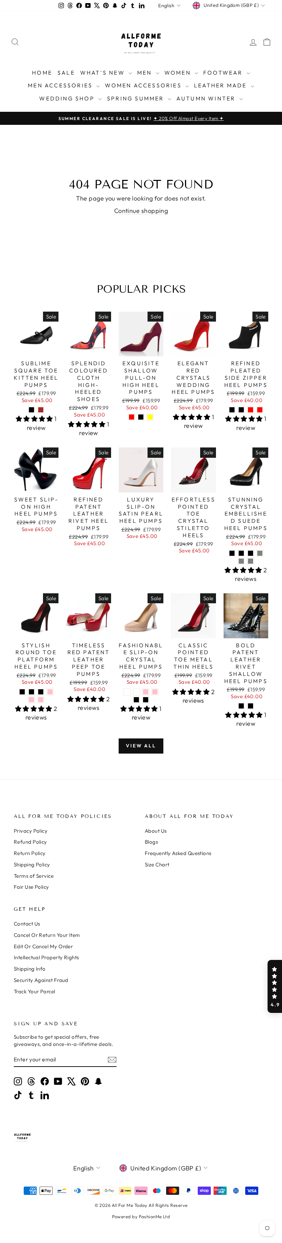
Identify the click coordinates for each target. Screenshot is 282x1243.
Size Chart (157, 864)
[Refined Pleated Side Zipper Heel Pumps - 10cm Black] (232, 410)
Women (178, 72)
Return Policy (30, 853)
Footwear (224, 72)
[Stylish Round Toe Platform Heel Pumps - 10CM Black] (22, 692)
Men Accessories (61, 85)
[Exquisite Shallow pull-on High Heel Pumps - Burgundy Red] (131, 417)
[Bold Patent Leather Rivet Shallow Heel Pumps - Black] (241, 706)
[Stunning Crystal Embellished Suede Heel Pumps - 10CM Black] (232, 553)
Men (145, 72)
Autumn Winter (207, 98)
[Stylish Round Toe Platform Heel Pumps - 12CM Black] (31, 692)
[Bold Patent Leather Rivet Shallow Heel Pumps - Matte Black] (250, 706)
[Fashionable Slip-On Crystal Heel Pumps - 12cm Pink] (155, 692)
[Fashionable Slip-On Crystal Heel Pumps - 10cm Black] (136, 699)
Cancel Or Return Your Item (47, 935)
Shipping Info (30, 968)
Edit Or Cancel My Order (43, 946)
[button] (275, 986)
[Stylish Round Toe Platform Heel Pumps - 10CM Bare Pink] (50, 692)
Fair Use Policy (31, 887)
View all (141, 746)
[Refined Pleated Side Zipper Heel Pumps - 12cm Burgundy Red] (260, 410)
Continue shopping (141, 211)
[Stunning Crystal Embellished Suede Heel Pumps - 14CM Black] (250, 553)
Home (42, 72)
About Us (156, 831)
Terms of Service (34, 876)
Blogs (151, 842)
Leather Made (221, 85)
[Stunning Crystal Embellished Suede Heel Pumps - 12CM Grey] (241, 561)
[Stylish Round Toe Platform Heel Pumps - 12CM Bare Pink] (31, 699)
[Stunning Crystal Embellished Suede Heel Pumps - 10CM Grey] (260, 553)
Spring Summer (136, 98)
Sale (66, 72)
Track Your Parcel (34, 991)
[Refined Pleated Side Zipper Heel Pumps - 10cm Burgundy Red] (250, 410)
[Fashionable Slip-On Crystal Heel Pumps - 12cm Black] (145, 699)
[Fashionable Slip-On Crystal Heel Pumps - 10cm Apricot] (127, 692)
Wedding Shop (68, 98)
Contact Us (27, 923)
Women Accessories (144, 85)
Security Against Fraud (41, 980)
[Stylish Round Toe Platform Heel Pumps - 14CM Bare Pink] (40, 699)
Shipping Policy (32, 864)
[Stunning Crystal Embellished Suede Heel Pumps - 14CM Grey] (250, 561)
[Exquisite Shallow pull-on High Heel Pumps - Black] (141, 417)
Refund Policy (30, 842)
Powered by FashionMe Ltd (141, 1216)
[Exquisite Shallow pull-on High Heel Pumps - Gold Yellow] (150, 417)
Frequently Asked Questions (178, 853)
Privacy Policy (30, 831)
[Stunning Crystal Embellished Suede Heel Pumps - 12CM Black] (241, 553)
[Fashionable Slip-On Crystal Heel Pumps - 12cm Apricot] (136, 692)
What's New (103, 72)
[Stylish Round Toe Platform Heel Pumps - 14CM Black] (40, 692)
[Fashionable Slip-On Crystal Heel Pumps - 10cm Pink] (145, 692)
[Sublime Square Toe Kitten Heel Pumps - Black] (31, 410)
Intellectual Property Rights (46, 957)
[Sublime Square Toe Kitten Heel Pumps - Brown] (40, 410)
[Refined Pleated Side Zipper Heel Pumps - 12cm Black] (241, 410)
